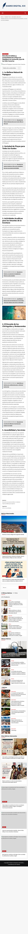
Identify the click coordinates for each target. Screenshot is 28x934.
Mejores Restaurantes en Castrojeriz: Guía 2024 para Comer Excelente (17, 721)
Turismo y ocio (5, 54)
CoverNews (10, 864)
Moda (9, 608)
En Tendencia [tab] (6, 597)
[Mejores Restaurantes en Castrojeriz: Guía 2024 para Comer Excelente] (5, 721)
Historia (9, 600)
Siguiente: (6, 507)
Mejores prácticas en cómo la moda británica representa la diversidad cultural (14, 612)
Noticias (4, 652)
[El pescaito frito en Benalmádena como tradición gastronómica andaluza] (5, 712)
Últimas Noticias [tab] (7, 593)
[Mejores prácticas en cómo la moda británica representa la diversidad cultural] (4, 610)
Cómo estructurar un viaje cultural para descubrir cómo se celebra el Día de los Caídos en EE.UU (13, 580)
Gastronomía (13, 691)
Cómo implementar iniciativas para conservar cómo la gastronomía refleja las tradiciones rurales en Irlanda (17, 703)
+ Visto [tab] (15, 593)
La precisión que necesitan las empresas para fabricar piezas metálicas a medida (13, 655)
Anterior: (11, 502)
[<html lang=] (5, 730)
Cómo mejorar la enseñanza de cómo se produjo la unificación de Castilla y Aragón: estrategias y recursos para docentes (15, 619)
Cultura (9, 624)
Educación (10, 615)
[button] (2, 13)
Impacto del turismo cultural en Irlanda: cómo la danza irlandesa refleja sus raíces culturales (13, 557)
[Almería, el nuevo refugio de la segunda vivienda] (14, 524)
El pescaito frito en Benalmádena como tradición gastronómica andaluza (18, 712)
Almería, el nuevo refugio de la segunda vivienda (13, 534)
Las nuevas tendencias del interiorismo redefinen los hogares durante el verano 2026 (18, 682)
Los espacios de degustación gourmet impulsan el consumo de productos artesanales (18, 694)
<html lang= (13, 730)
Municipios (5, 531)
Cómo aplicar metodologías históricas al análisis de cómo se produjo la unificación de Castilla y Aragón (15, 604)
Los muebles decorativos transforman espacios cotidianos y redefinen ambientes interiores (18, 673)
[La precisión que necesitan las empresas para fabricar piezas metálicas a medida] (14, 649)
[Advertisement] (14, 37)
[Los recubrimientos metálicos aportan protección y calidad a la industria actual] (5, 663)
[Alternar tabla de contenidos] (18, 68)
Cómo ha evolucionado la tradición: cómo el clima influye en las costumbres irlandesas (15, 627)
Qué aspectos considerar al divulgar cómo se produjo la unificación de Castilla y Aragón (15, 634)
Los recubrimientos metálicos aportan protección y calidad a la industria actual (18, 664)
